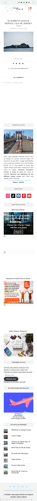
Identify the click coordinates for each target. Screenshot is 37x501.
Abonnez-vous (11, 379)
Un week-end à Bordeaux (20, 453)
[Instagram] (8, 195)
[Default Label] (13, 195)
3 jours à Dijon (16, 436)
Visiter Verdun (16, 459)
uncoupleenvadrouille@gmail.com (19, 180)
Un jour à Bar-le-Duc (18, 465)
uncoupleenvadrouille (19, 68)
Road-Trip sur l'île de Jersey (21, 447)
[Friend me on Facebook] (18, 195)
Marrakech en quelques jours (21, 430)
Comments (18, 58)
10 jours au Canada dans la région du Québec (21, 442)
